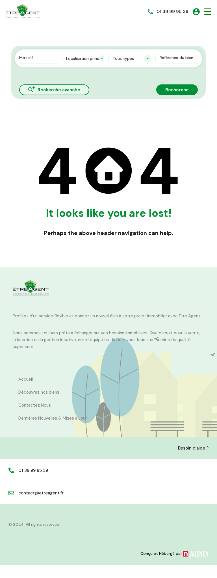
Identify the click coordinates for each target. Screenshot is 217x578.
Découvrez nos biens (38, 392)
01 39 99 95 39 (172, 11)
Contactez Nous (34, 405)
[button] (207, 11)
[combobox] (85, 58)
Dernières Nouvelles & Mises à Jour (52, 418)
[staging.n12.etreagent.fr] (23, 11)
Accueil (25, 379)
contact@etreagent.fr (41, 493)
